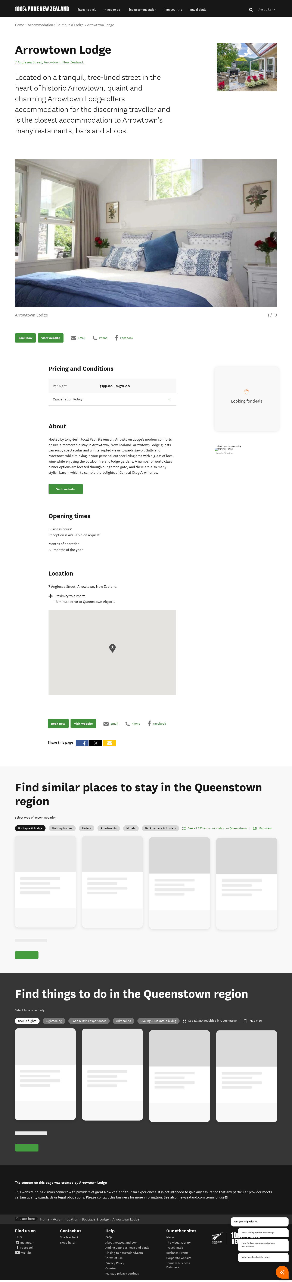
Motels (131, 828)
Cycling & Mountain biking (158, 1021)
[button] (86, 10)
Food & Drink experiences (89, 1021)
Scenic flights (27, 1021)
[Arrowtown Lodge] (247, 67)
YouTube (26, 1253)
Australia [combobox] (265, 9)
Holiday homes (62, 828)
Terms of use (114, 1258)
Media (170, 1237)
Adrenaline (123, 1021)
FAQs (108, 1237)
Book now (25, 338)
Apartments (109, 828)
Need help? (67, 1242)
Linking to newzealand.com (124, 1253)
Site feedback (69, 1237)
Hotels (86, 828)
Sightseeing (54, 1021)
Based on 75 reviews (224, 453)
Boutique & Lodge (30, 828)
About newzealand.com (121, 1242)
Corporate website (179, 1258)
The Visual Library (178, 1242)
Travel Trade (174, 1248)
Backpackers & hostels (160, 828)
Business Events (177, 1253)
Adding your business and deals (127, 1248)
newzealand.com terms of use (203, 1197)
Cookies (110, 1268)
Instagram (27, 1242)
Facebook (26, 1248)
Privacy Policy (114, 1263)
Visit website (50, 338)
